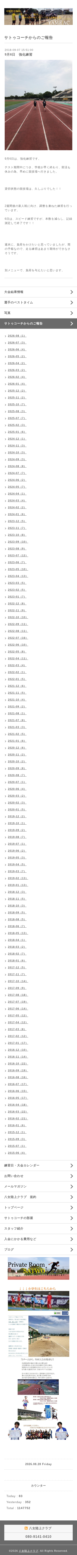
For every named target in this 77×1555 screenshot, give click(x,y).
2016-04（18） (18, 1104)
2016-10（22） (18, 1063)
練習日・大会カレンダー (22, 1165)
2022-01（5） (17, 679)
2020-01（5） (17, 809)
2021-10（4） (17, 699)
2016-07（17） (18, 1084)
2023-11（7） (17, 528)
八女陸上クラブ (28, 1550)
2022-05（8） (17, 651)
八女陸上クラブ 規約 (20, 1197)
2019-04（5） (17, 864)
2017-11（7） (17, 974)
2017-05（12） (18, 1015)
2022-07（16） (18, 637)
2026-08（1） (17, 335)
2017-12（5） (17, 967)
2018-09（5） (17, 912)
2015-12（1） (17, 1132)
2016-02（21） (18, 1118)
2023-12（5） (17, 521)
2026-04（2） (17, 363)
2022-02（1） (17, 672)
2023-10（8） (17, 534)
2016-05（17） (18, 1097)
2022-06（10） (18, 644)
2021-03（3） (17, 727)
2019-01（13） (18, 885)
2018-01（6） (17, 960)
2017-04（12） (18, 1022)
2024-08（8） (17, 466)
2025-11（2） (17, 397)
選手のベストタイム (18, 302)
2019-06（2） (17, 850)
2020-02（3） (17, 802)
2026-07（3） (17, 342)
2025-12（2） (17, 390)
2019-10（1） (17, 823)
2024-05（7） (17, 486)
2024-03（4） (17, 500)
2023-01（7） (17, 596)
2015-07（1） (17, 1146)
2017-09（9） (17, 988)
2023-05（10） (18, 569)
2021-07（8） (17, 720)
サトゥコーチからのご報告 (23, 323)
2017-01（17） (18, 1043)
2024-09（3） (17, 459)
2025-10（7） (17, 404)
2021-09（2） (17, 706)
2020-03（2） (17, 795)
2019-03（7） (17, 871)
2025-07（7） (17, 418)
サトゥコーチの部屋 (18, 1218)
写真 (7, 313)
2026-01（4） (17, 383)
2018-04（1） (17, 940)
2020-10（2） (17, 761)
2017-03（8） (17, 1029)
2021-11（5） (17, 692)
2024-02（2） (17, 507)
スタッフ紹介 (14, 1228)
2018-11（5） (17, 898)
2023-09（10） (18, 541)
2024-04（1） (17, 493)
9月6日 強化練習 (19, 54)
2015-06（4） (17, 1152)
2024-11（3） (17, 445)
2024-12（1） (17, 438)
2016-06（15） (18, 1091)
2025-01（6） (17, 431)
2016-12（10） (18, 1049)
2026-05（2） (17, 356)
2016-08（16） (18, 1077)
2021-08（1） (17, 713)
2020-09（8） (17, 768)
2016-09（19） (18, 1070)
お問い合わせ (14, 1176)
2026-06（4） (17, 349)
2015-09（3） (17, 1139)
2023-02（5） (17, 589)
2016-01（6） (17, 1125)
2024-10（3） (17, 452)
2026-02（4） (17, 377)
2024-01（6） (17, 514)
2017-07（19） (18, 1001)
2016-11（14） (18, 1056)
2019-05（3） (17, 857)
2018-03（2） (17, 946)
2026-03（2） (17, 370)
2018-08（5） (17, 919)
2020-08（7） (17, 775)
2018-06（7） (17, 926)
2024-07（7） (17, 473)
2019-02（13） (18, 878)
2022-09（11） (18, 624)
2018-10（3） (17, 905)
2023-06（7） (17, 562)
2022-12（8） (17, 603)
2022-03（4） (17, 665)
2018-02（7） (17, 953)
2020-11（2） (17, 754)
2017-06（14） (18, 1008)
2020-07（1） (17, 782)
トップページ (14, 1207)
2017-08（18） (18, 994)
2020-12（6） (17, 747)
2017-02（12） (18, 1036)
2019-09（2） (17, 830)
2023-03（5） (17, 582)
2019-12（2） (17, 816)
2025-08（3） (17, 411)
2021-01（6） (17, 740)
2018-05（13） (18, 933)
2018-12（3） (17, 891)
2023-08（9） (17, 548)
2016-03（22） (18, 1111)
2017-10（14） (18, 981)
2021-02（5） (17, 734)
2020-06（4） (17, 788)
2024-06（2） (17, 479)
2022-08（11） (18, 631)
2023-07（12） (18, 555)
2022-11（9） (17, 610)
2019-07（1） (17, 843)
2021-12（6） (17, 685)
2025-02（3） (17, 425)
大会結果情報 (14, 292)
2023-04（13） (18, 576)
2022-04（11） (18, 658)
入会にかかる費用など (20, 1239)
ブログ (9, 1249)
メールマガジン (15, 1186)
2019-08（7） (17, 837)
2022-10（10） (18, 617)
